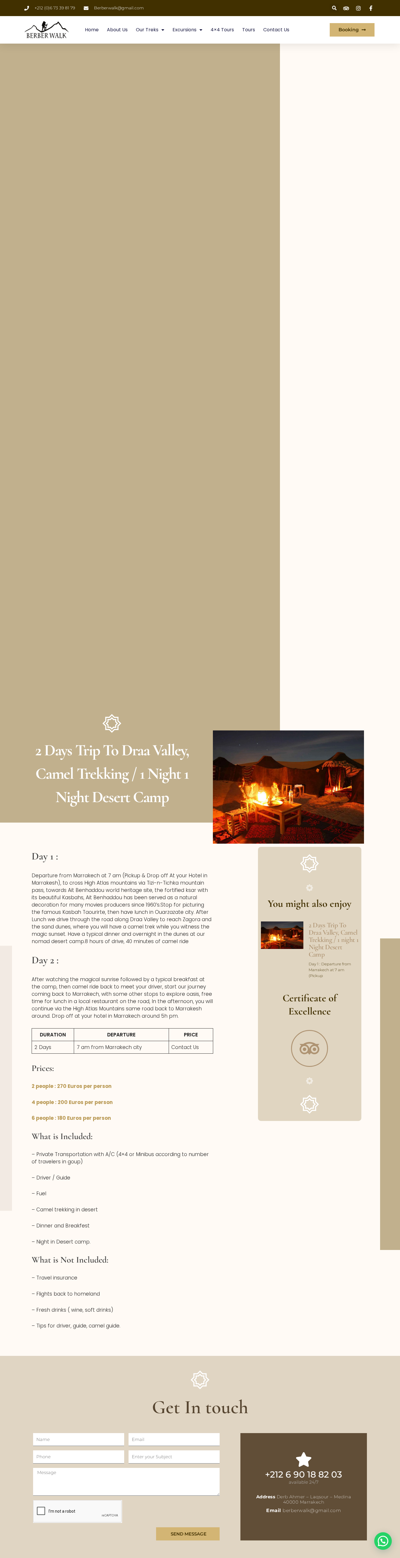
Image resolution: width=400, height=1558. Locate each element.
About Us (117, 29)
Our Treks (147, 29)
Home (92, 29)
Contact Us (276, 29)
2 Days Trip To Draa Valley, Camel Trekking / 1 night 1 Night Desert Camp (333, 940)
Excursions (184, 29)
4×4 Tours (222, 29)
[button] (383, 1541)
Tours (248, 29)
